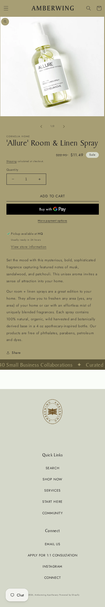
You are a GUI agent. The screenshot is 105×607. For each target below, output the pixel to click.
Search (52, 468)
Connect (52, 577)
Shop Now (52, 479)
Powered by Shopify (69, 594)
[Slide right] (64, 126)
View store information (28, 246)
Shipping (11, 161)
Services (52, 490)
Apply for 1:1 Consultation (52, 555)
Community (52, 513)
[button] (6, 8)
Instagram (52, 566)
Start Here (52, 501)
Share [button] (16, 352)
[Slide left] (41, 126)
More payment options (52, 221)
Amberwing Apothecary (46, 594)
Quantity (12, 169)
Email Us (52, 544)
